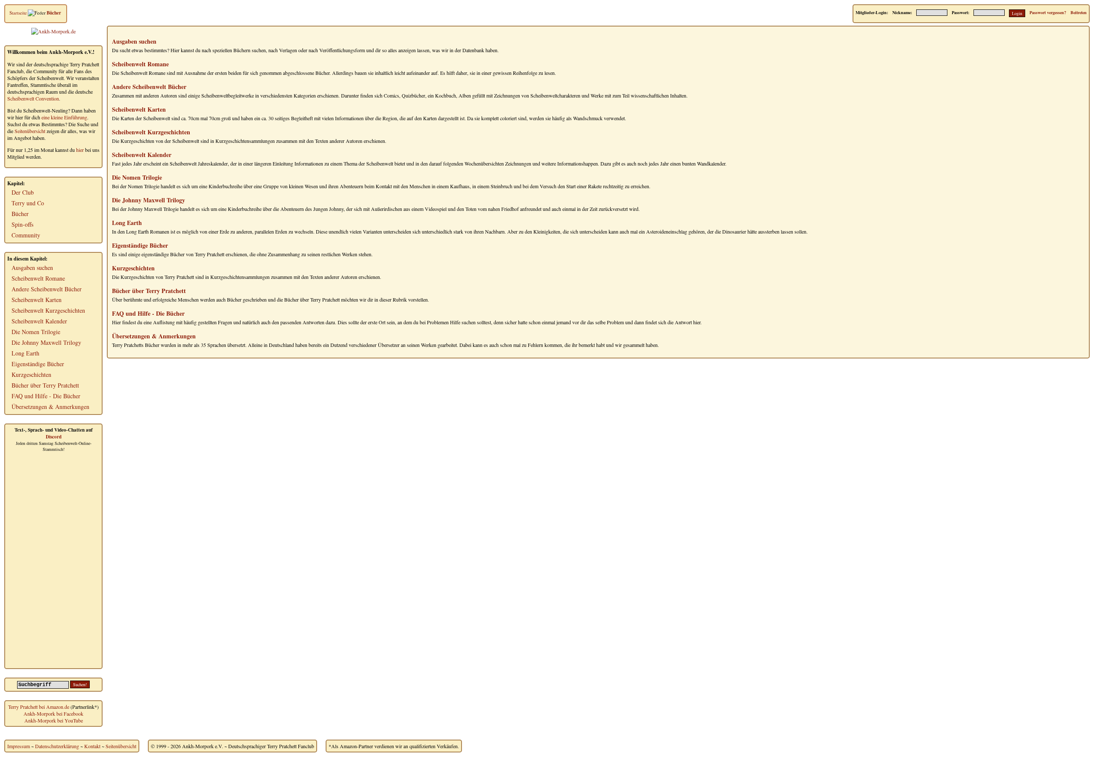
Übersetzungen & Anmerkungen (50, 407)
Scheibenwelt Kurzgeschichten (48, 310)
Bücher (54, 12)
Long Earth (25, 353)
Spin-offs (22, 224)
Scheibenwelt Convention (33, 98)
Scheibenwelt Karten (37, 300)
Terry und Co (28, 203)
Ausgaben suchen (32, 268)
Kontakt (92, 746)
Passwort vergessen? (1047, 12)
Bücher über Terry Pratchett (45, 385)
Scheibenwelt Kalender (39, 321)
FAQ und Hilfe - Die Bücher (46, 396)
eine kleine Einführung (64, 117)
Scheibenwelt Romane (38, 278)
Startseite (18, 12)
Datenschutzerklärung (57, 746)
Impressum (18, 746)
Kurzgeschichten (31, 374)
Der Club (23, 192)
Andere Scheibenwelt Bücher (47, 289)
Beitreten (1078, 12)
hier (80, 149)
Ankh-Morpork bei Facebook (53, 713)
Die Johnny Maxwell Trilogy (46, 342)
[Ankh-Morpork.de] (53, 31)
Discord (54, 436)
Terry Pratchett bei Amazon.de (38, 706)
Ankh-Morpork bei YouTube (53, 720)
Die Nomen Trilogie (36, 332)
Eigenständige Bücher (38, 364)
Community (26, 235)
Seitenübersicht (30, 130)
